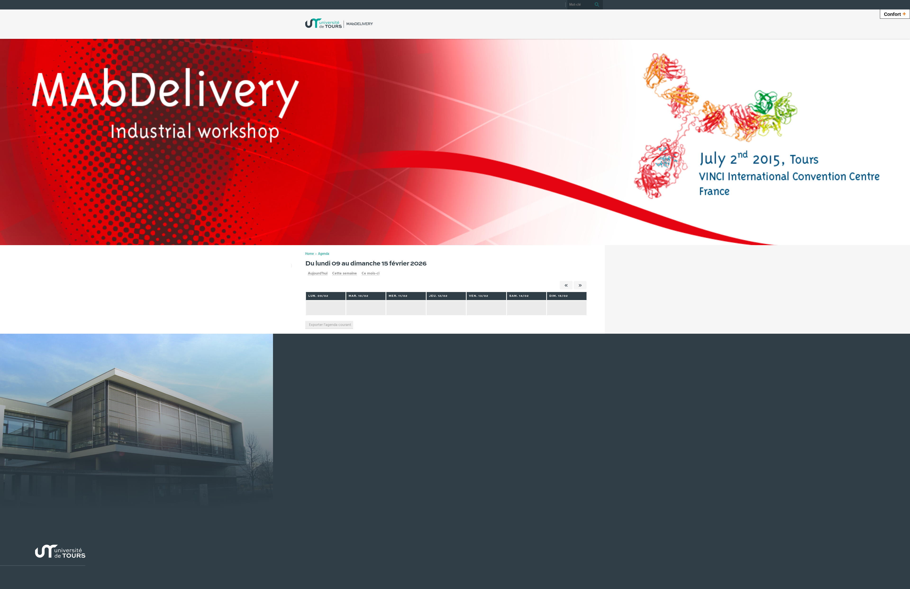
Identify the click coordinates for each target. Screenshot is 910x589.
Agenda (323, 254)
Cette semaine (344, 273)
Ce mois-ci (370, 273)
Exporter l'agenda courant (330, 325)
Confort (895, 13)
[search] (579, 4)
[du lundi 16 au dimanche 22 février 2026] (580, 285)
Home (309, 254)
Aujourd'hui (318, 273)
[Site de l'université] (42, 555)
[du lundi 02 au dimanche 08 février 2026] (566, 285)
